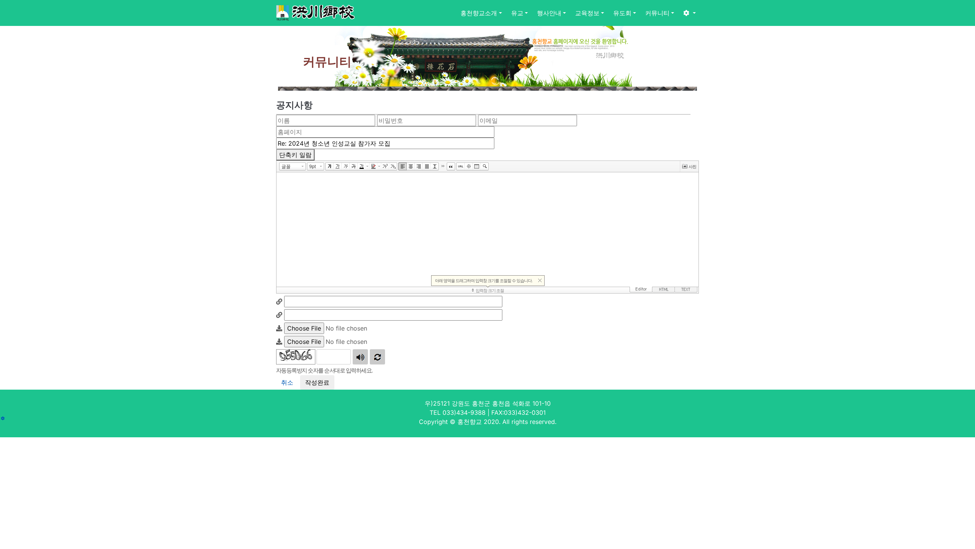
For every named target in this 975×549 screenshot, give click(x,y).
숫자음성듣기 (360, 356)
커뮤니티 (657, 13)
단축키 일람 (295, 155)
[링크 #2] (279, 314)
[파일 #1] (279, 328)
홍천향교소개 (478, 13)
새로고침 (377, 356)
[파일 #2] (279, 341)
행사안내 (549, 13)
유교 (517, 13)
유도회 (622, 13)
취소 (287, 382)
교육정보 (587, 13)
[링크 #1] (279, 301)
